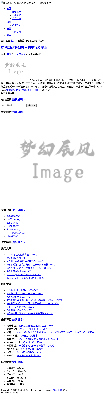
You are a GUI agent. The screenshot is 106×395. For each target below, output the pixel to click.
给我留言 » (18, 319)
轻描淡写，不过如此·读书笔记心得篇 (30, 313)
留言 (9, 35)
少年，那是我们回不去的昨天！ (34, 329)
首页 (9, 8)
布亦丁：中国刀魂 (20, 307)
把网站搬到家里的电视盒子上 (24, 47)
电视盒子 (25, 90)
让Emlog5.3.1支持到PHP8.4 (24, 274)
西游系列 (16, 25)
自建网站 (34, 90)
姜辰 (9, 54)
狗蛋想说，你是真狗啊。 (33, 349)
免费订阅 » (18, 111)
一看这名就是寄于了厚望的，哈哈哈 (36, 345)
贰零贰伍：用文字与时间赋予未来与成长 (31, 264)
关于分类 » (18, 210)
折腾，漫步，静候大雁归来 (25, 293)
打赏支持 (16, 18)
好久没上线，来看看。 (34, 342)
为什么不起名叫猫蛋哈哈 (29, 352)
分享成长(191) (13, 229)
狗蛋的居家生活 (19, 271)
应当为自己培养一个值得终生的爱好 (29, 268)
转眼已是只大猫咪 (28, 335)
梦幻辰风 (17, 3)
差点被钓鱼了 (18, 297)
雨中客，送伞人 (19, 310)
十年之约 (16, 15)
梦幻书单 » (18, 361)
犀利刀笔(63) (13, 223)
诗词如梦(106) (13, 219)
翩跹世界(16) (18, 233)
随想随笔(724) (13, 216)
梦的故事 (16, 32)
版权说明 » (18, 99)
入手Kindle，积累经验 (22, 290)
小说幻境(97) (13, 226)
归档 (9, 22)
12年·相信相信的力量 (22, 254)
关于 (9, 28)
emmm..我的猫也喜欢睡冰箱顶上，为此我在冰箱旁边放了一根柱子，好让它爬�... (56, 332)
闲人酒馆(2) (12, 236)
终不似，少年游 (19, 258)
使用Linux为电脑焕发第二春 (25, 261)
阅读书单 (16, 12)
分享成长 (21, 54)
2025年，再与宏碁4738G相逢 (25, 278)
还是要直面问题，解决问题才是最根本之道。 (39, 339)
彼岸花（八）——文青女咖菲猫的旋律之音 (33, 303)
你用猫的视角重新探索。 (29, 355)
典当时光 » (18, 242)
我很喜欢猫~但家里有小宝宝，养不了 (37, 326)
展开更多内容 (7, 93)
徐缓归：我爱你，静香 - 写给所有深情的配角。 (35, 300)
